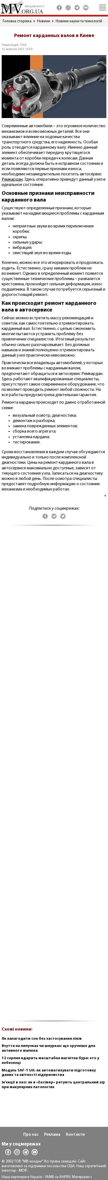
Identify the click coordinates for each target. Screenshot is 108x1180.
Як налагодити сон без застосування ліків (42, 1039)
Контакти (75, 1135)
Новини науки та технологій (79, 21)
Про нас (30, 1135)
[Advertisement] (54, 776)
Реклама (52, 1135)
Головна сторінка (17, 21)
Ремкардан (12, 179)
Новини (43, 21)
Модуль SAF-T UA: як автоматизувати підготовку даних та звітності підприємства (49, 1072)
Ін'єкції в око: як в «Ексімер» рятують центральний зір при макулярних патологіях (53, 1084)
